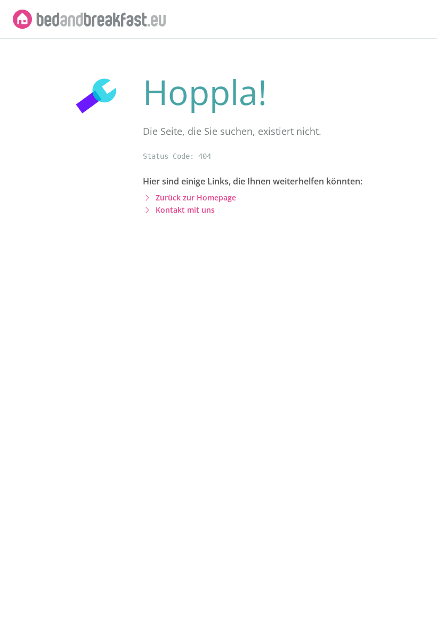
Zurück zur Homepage (196, 197)
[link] (89, 19)
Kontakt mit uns (185, 210)
